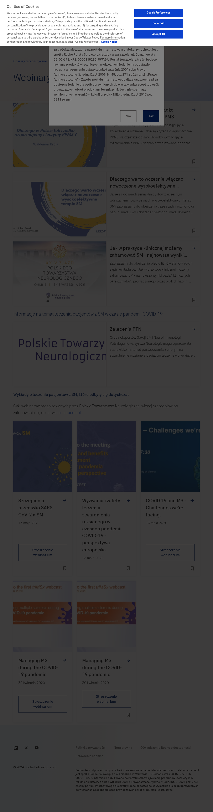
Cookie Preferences (158, 13)
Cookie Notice (109, 42)
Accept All (158, 34)
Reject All (159, 23)
